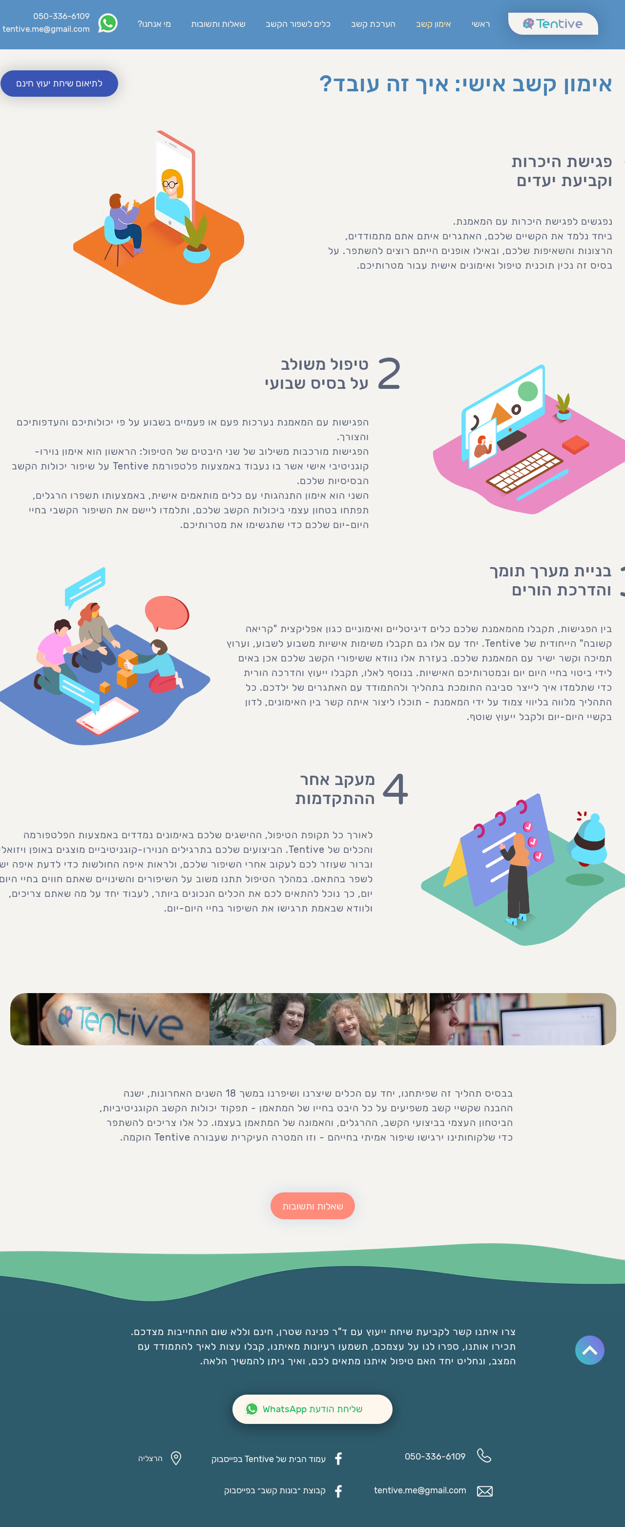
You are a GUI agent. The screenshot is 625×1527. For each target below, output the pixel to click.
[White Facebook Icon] (338, 1458)
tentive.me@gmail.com (46, 29)
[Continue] (589, 1350)
